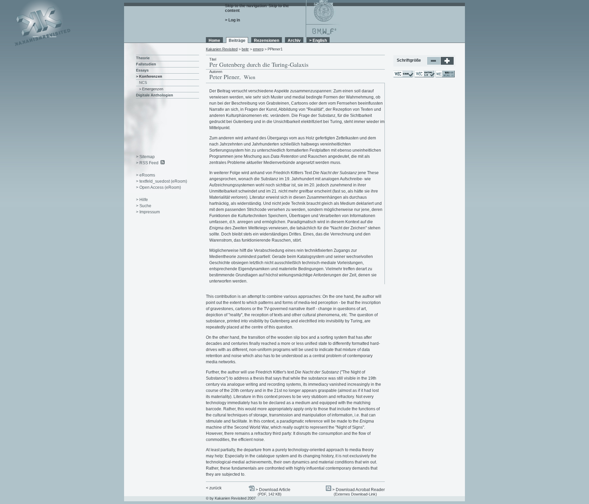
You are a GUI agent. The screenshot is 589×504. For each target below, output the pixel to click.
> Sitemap (145, 156)
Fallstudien (146, 64)
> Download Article (273, 489)
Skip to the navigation (246, 5)
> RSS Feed (147, 163)
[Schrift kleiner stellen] (434, 63)
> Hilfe (142, 199)
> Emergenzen (151, 89)
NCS (143, 82)
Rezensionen (266, 40)
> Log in (232, 20)
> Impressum (148, 212)
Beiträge (237, 40)
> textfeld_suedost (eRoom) (161, 181)
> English (318, 40)
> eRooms (145, 175)
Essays (142, 70)
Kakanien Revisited (222, 49)
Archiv (294, 40)
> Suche (143, 205)
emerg (258, 49)
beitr (245, 49)
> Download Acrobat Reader (358, 489)
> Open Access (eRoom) (158, 187)
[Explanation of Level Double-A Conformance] (445, 76)
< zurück (214, 488)
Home (214, 40)
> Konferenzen (149, 76)
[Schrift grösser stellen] (447, 63)
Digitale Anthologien (154, 95)
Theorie (143, 58)
